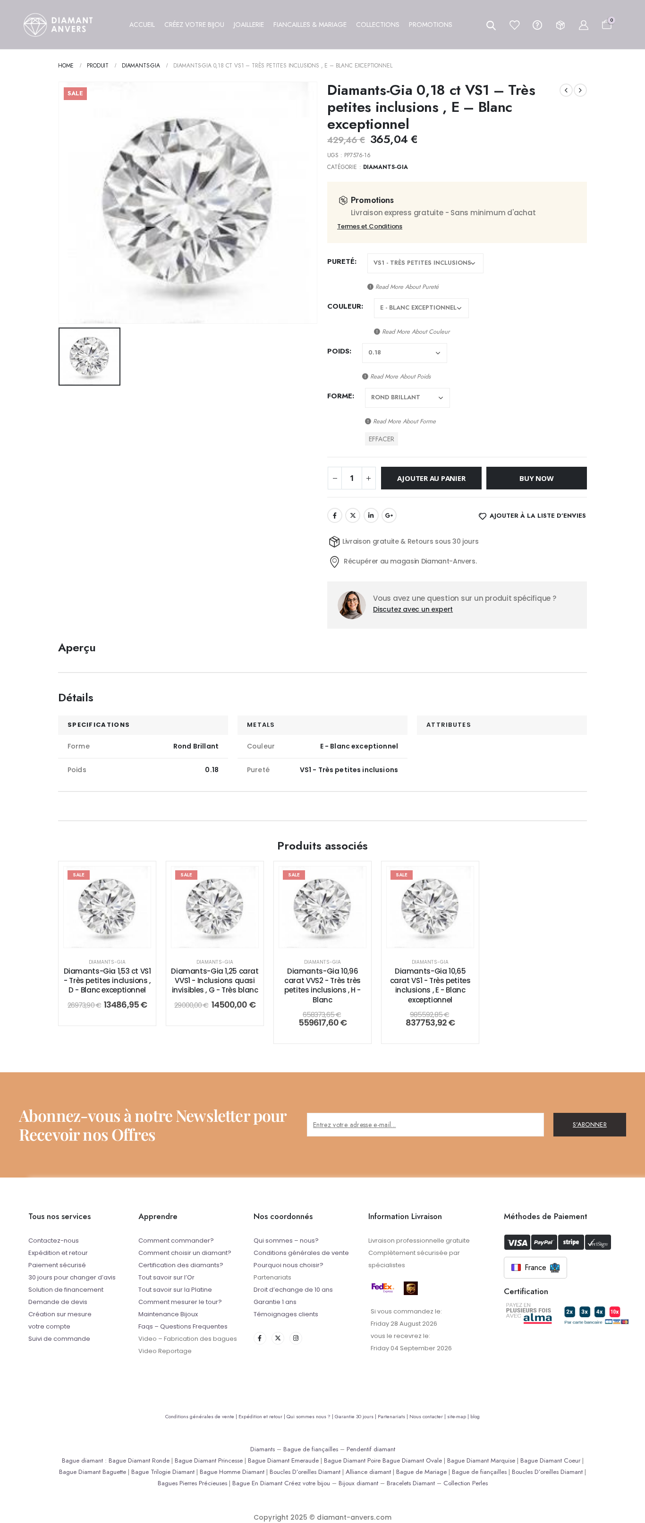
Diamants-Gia (385, 167)
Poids (338, 351)
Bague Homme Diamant (232, 1471)
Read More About (406, 286)
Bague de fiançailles (310, 1449)
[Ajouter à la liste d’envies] (136, 881)
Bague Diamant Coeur (550, 1460)
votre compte (49, 1326)
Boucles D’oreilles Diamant (305, 1471)
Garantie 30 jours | (356, 1416)
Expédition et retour (58, 1252)
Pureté (341, 261)
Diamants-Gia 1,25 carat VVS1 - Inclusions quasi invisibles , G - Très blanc (214, 980)
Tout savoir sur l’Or (166, 1277)
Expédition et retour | (262, 1416)
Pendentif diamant (371, 1449)
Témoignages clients (286, 1314)
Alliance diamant (368, 1471)
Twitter (352, 515)
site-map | (458, 1416)
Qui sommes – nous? (286, 1240)
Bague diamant (82, 1460)
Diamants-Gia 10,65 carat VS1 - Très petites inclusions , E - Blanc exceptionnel (430, 985)
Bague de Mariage (421, 1471)
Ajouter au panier (431, 478)
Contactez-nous (53, 1240)
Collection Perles (465, 1483)
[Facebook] (260, 1338)
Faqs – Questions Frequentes (183, 1326)
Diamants (262, 1449)
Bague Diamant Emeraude (283, 1460)
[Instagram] (295, 1338)
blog (475, 1416)
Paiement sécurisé (57, 1265)
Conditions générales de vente (301, 1252)
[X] (278, 1338)
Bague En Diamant (257, 1483)
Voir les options (114, 938)
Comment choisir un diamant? (184, 1252)
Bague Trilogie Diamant (163, 1471)
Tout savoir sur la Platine (175, 1289)
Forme (339, 396)
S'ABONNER (590, 1124)
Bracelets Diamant (411, 1483)
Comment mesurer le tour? (180, 1301)
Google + (389, 515)
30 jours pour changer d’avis (72, 1277)
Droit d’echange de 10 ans (293, 1289)
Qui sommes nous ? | (311, 1416)
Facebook (334, 515)
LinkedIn (371, 515)
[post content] (107, 907)
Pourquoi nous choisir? (288, 1265)
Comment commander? (176, 1240)
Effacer (381, 439)
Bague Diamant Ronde (139, 1460)
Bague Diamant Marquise (481, 1460)
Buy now (536, 478)
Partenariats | (393, 1416)
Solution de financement (65, 1289)
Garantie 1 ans (275, 1301)
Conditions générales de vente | (201, 1416)
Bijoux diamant (358, 1483)
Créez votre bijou (307, 1483)
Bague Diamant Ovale (412, 1460)
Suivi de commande (59, 1338)
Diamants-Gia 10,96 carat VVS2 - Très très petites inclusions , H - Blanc (322, 985)
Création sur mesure (60, 1314)
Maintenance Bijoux (168, 1314)
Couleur (344, 306)
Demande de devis (57, 1301)
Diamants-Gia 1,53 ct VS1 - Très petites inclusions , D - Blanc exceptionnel (107, 980)
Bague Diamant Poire (352, 1460)
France (535, 1267)
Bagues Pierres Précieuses (192, 1483)
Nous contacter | (428, 1416)
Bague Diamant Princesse (209, 1460)
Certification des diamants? (180, 1265)
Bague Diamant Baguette (92, 1471)
